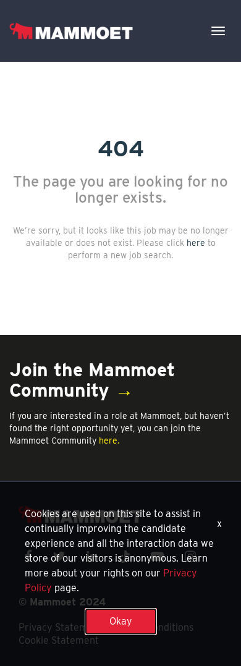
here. (109, 440)
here (196, 243)
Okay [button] (120, 621)
